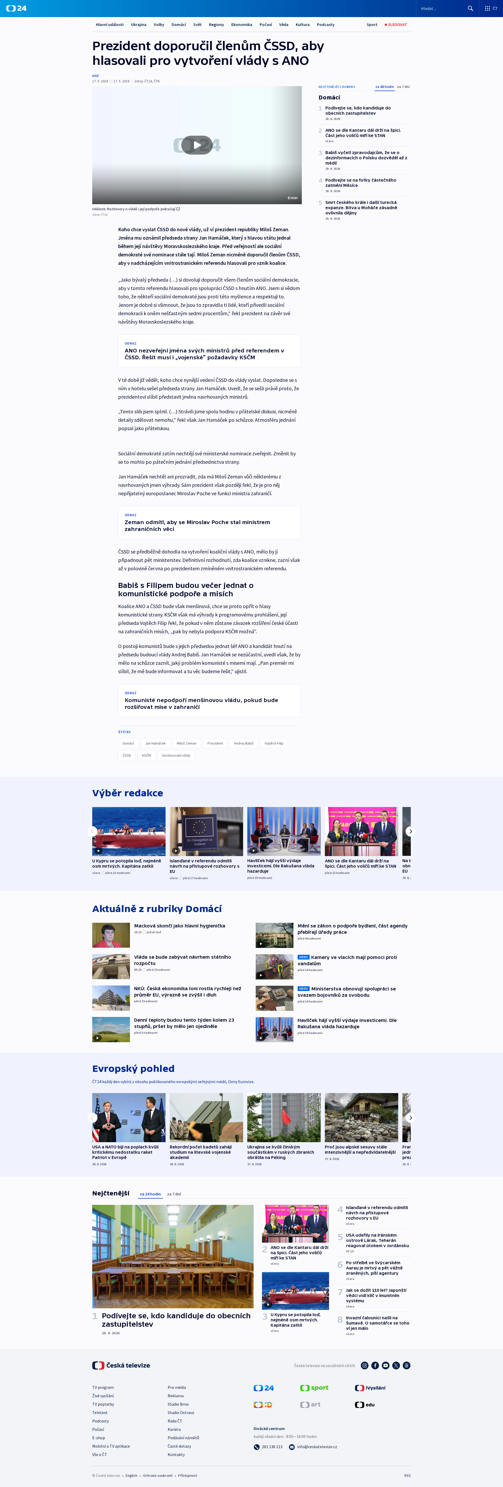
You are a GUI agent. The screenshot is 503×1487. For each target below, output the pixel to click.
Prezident (215, 743)
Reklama (176, 1395)
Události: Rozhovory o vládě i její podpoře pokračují (133, 209)
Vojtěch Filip (274, 743)
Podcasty (326, 24)
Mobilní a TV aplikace (111, 1446)
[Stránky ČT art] (310, 1404)
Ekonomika (241, 24)
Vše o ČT (99, 1454)
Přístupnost (187, 1475)
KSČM (146, 755)
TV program (103, 1387)
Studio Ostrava (181, 1412)
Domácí (179, 24)
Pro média (177, 1387)
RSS (407, 1475)
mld (95, 75)
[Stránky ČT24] (264, 1387)
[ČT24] (16, 8)
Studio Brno (178, 1404)
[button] (197, 145)
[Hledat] (470, 8)
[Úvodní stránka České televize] (121, 1365)
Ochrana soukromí (157, 1475)
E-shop (98, 1437)
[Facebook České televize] (375, 1365)
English (131, 1475)
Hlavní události (110, 24)
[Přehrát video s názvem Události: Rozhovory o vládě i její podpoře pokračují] (197, 145)
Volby (159, 24)
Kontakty (176, 1454)
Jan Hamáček (155, 743)
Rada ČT (175, 1420)
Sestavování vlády (176, 755)
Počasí (266, 24)
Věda (283, 24)
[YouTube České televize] (385, 1365)
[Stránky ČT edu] (364, 1404)
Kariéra (174, 1429)
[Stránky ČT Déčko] (263, 1404)
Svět (197, 24)
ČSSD (127, 755)
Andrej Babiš (244, 743)
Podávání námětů (183, 1437)
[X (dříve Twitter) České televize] (396, 1365)
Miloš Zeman (186, 743)
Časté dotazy (179, 1446)
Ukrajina (138, 24)
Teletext (100, 1412)
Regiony (216, 24)
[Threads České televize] (406, 1365)
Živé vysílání (103, 1395)
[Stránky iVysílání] (370, 1387)
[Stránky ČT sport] (314, 1387)
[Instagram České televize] (364, 1365)
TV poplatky (103, 1404)
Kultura (303, 24)
